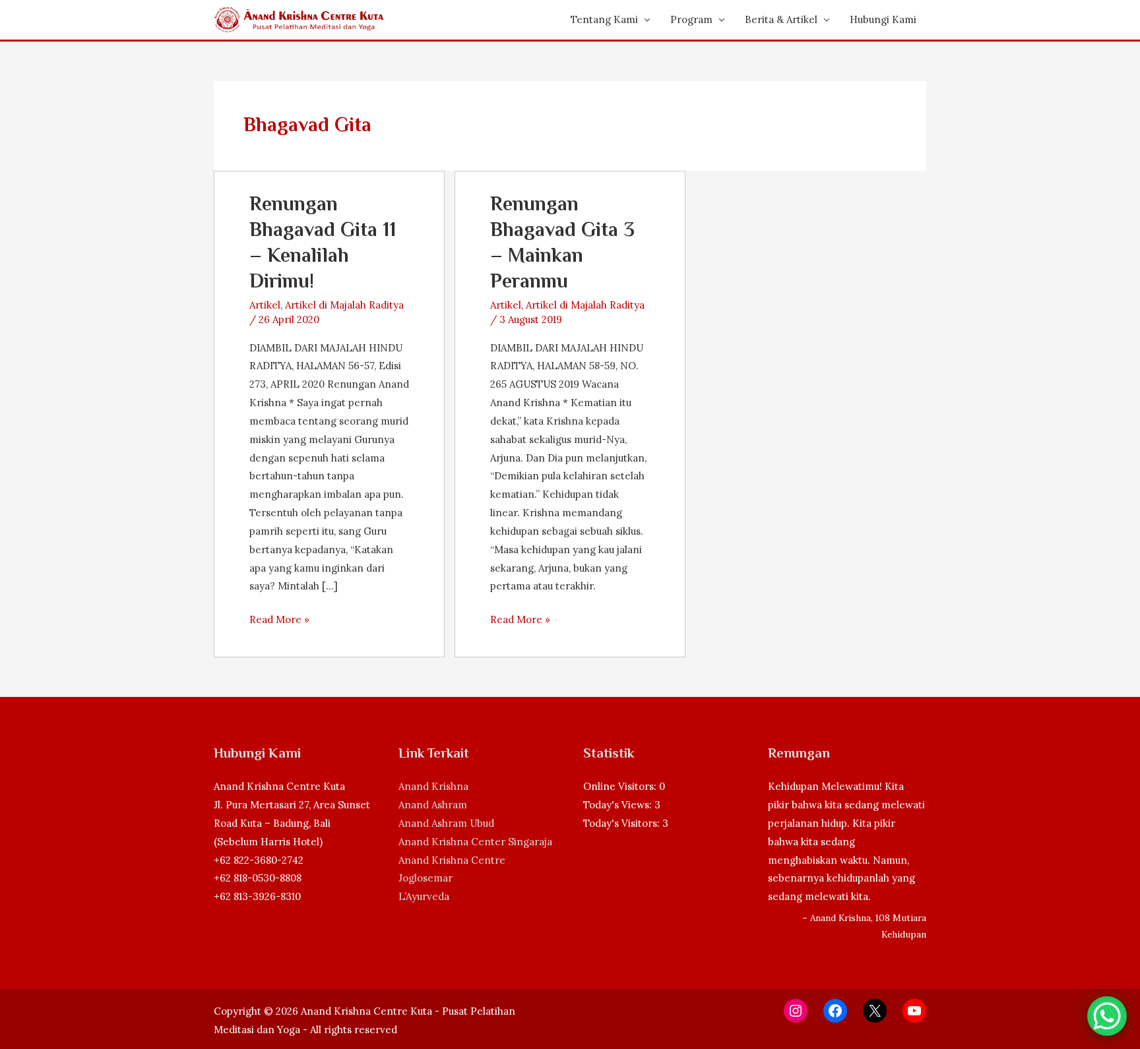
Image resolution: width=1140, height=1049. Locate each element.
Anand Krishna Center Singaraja (475, 841)
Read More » (279, 621)
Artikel (264, 305)
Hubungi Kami (883, 19)
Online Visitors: (621, 786)
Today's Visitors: (622, 823)
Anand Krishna (433, 786)
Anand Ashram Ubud (446, 823)
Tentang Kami (604, 19)
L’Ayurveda (423, 896)
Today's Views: (618, 804)
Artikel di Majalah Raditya (344, 305)
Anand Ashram (432, 804)
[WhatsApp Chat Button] (1107, 1016)
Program (691, 19)
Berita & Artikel (781, 19)
